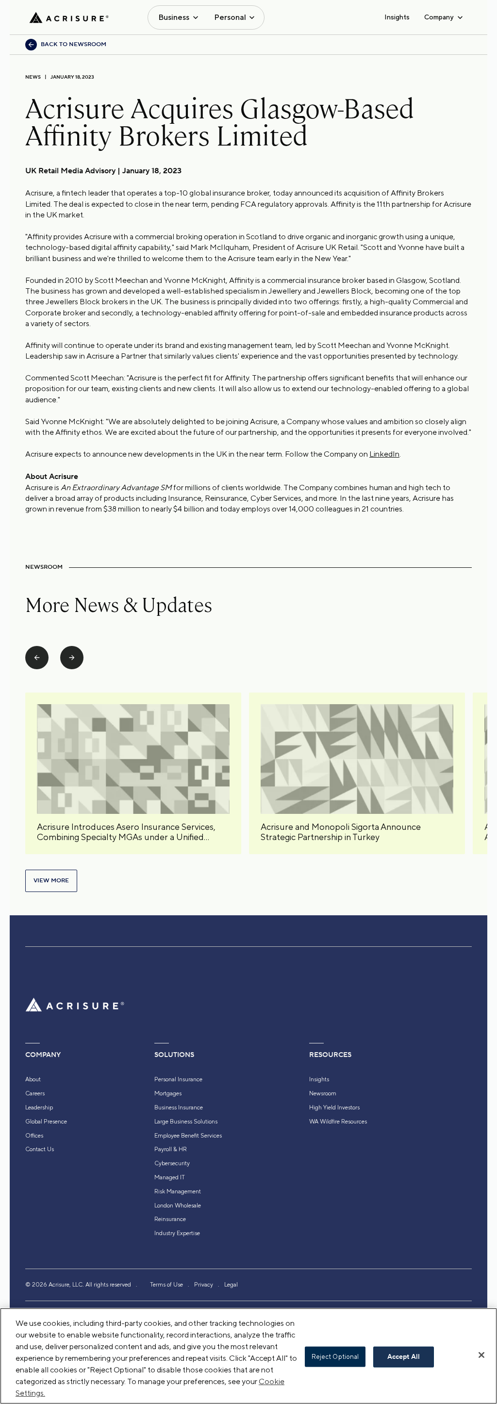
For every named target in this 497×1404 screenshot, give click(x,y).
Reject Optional (335, 1356)
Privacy (203, 1284)
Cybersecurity (172, 1163)
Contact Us (39, 1149)
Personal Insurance (178, 1079)
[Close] (481, 1355)
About (33, 1079)
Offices (34, 1135)
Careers (35, 1093)
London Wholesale (177, 1205)
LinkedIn (384, 454)
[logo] (69, 17)
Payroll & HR (170, 1149)
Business (173, 17)
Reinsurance (170, 1219)
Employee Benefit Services (188, 1135)
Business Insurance (178, 1107)
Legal (231, 1284)
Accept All (403, 1357)
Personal (230, 17)
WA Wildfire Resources (338, 1121)
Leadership (39, 1107)
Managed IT (169, 1177)
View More (51, 880)
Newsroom (322, 1093)
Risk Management (177, 1191)
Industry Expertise (177, 1233)
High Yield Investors (334, 1107)
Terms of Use (166, 1284)
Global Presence (46, 1121)
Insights (397, 17)
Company (438, 17)
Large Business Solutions (185, 1121)
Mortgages (168, 1093)
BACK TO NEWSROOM (73, 44)
